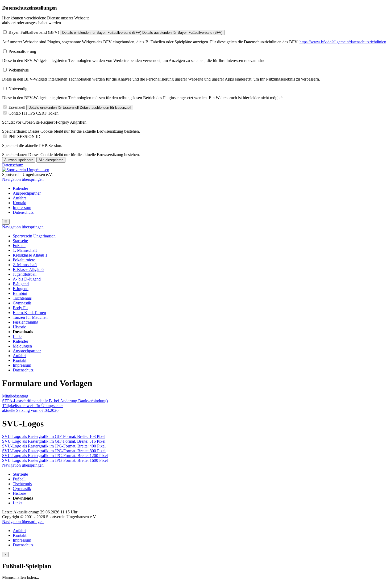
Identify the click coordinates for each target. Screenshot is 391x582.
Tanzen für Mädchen (30, 317)
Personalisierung (22, 51)
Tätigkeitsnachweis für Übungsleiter (32, 405)
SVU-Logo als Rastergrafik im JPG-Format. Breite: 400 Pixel (54, 446)
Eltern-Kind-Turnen (29, 312)
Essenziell (17, 107)
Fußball (19, 245)
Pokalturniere (24, 260)
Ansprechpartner (27, 193)
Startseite (20, 240)
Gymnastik (22, 303)
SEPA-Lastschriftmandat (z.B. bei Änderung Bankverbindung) (55, 401)
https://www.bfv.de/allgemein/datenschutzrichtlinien (343, 42)
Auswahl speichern (18, 160)
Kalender (20, 188)
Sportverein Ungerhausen (34, 236)
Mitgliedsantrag (15, 396)
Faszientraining (25, 322)
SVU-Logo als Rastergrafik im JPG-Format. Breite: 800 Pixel (54, 451)
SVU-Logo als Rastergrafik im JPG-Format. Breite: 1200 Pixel (55, 455)
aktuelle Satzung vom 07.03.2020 (30, 410)
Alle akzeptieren (51, 160)
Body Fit (20, 307)
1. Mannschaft (25, 250)
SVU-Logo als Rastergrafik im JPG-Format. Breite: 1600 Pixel (55, 460)
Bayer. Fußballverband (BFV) (34, 32)
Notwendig (18, 88)
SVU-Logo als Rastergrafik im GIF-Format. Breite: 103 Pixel (53, 436)
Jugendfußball (24, 274)
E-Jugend (21, 284)
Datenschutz (12, 165)
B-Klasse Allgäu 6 (28, 269)
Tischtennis (22, 298)
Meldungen (22, 346)
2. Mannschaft (25, 264)
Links (17, 336)
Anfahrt (19, 198)
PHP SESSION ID (24, 136)
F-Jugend (20, 288)
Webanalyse (19, 70)
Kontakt (19, 202)
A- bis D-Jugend (27, 279)
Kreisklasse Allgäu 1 (30, 255)
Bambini (20, 293)
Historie (19, 327)
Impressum (22, 207)
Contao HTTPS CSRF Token (34, 113)
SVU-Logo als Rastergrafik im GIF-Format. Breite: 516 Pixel (53, 441)
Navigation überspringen (23, 179)
